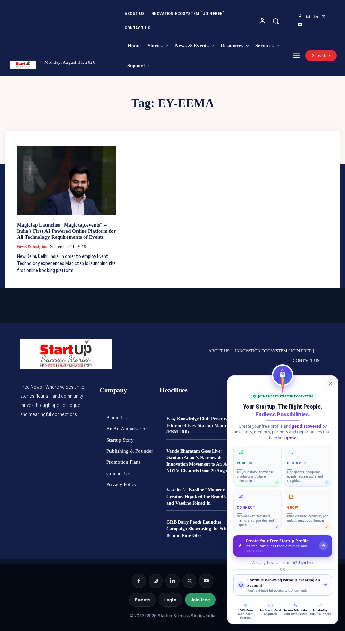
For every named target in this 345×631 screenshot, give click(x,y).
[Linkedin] (316, 17)
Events (142, 599)
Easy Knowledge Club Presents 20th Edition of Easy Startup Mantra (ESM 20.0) (201, 425)
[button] (276, 21)
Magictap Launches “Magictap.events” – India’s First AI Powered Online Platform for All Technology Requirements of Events (66, 231)
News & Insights (32, 246)
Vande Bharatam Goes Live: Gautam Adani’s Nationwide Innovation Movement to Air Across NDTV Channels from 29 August (201, 461)
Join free (200, 599)
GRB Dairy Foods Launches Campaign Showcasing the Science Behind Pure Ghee (199, 529)
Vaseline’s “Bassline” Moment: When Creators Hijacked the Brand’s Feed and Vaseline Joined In (202, 496)
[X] (324, 17)
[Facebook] (300, 17)
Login (170, 599)
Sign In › (305, 562)
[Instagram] (308, 17)
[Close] (330, 383)
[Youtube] (300, 25)
